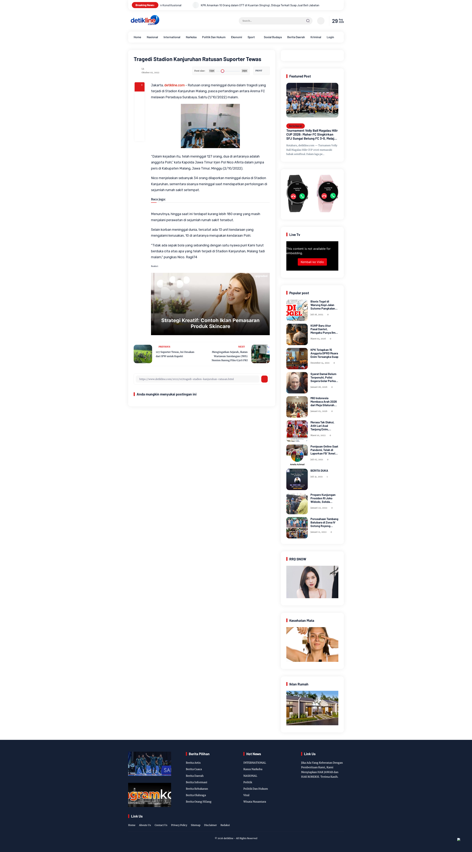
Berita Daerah (296, 37)
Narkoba (191, 37)
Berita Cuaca (194, 769)
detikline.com (174, 85)
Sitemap (195, 825)
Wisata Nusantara (254, 801)
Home (137, 37)
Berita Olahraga (196, 795)
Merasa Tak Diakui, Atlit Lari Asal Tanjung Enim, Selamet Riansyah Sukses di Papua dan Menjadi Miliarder (323, 425)
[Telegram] (140, 116)
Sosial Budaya (273, 37)
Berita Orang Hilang (198, 801)
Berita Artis (193, 762)
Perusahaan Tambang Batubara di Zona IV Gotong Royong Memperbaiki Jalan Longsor (324, 522)
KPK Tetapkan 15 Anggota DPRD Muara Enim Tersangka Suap (324, 353)
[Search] (308, 21)
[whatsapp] (140, 126)
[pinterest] (140, 136)
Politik (247, 782)
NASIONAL (250, 775)
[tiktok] (335, 821)
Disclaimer (210, 825)
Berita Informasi (196, 782)
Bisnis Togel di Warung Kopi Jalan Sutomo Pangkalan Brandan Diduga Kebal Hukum (322, 305)
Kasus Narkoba (252, 769)
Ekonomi (236, 37)
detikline (228, 838)
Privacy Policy (179, 825)
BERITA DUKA (319, 470)
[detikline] (145, 24)
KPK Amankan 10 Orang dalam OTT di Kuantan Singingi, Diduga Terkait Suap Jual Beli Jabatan (185, 5)
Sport (251, 37)
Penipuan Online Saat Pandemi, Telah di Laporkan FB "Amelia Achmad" (324, 450)
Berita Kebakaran (197, 788)
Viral (246, 795)
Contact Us (161, 825)
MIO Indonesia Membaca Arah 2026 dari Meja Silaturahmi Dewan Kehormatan (323, 401)
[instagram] (330, 821)
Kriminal (315, 37)
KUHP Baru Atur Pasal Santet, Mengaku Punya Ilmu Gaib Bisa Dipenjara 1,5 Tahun (323, 329)
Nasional (152, 37)
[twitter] (324, 821)
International (172, 37)
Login (330, 37)
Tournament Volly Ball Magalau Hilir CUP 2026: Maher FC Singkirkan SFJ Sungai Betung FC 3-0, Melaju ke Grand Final (312, 135)
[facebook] (140, 96)
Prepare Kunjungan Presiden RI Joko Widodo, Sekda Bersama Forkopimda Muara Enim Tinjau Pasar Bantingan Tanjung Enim (324, 498)
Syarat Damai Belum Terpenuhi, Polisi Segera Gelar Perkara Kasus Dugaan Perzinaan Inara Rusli (324, 377)
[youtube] (341, 821)
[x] (140, 106)
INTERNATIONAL (254, 762)
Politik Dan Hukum (213, 37)
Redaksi (225, 825)
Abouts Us (145, 825)
